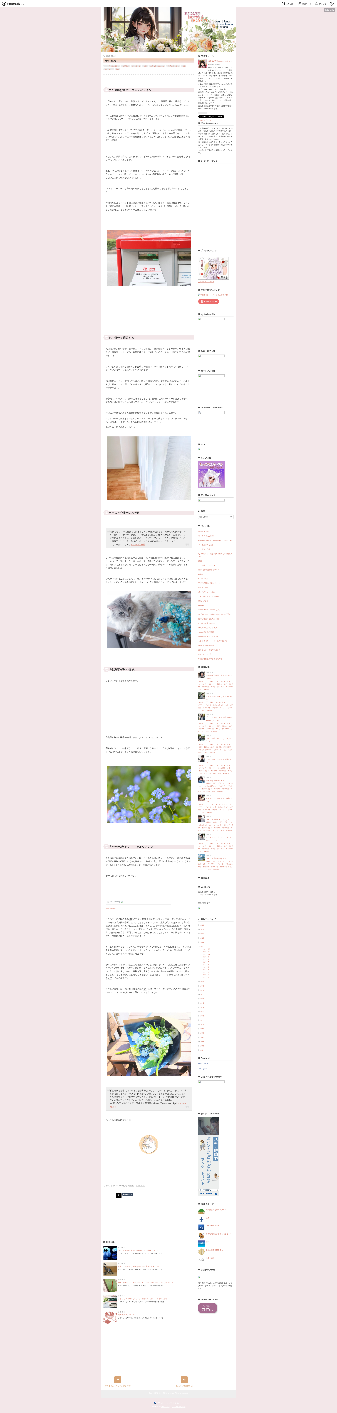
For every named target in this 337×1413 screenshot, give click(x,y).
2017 (202, 994)
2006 (202, 1041)
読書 (118, 69)
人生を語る (210, 1258)
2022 (202, 942)
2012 (202, 1015)
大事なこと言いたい (157, 66)
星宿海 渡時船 (203, 531)
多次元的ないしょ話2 (206, 592)
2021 (202, 946)
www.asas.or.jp (112, 908)
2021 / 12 (206, 949)
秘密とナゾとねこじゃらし (208, 636)
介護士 (124, 513)
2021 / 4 (206, 969)
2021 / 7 (206, 962)
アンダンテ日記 (204, 549)
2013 (202, 1011)
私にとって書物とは (184, 1385)
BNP (110, 861)
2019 (202, 986)
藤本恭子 (117, 1103)
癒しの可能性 (203, 587)
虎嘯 (200, 560)
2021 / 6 (206, 964)
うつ (216, 681)
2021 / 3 (206, 972)
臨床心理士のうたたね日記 (208, 618)
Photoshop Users (212, 1225)
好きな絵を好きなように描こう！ (219, 1233)
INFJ (211, 681)
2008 (202, 1033)
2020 (202, 981)
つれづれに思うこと (112, 66)
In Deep (201, 605)
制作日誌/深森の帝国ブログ (208, 569)
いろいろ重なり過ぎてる (216, 858)
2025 (202, 929)
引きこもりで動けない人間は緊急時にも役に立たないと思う (143, 1298)
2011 (202, 1020)
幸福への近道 (203, 601)
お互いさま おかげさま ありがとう (130, 9)
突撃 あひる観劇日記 (206, 645)
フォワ (109, 977)
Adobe (215, 822)
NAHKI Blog (202, 578)
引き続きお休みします (215, 780)
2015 (202, 1003)
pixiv (207, 1241)
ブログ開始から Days (207, 1308)
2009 (202, 1028)
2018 (202, 990)
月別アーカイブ (208, 919)
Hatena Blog (165, 1406)
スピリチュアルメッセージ (208, 596)
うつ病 (174, 531)
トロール (120, 992)
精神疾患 (126, 66)
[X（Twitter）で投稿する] (119, 1195)
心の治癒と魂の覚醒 (206, 632)
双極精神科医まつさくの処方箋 (210, 658)
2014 (202, 1007)
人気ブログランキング (206, 282)
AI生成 (201, 681)
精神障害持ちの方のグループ (217, 1209)
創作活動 (202, 729)
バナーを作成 (202, 1069)
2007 (202, 1037)
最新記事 (205, 667)
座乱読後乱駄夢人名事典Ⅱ (208, 627)
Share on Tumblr (127, 1194)
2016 (202, 998)
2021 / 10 (206, 954)
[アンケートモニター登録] (208, 1195)
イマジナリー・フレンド (207, 684)
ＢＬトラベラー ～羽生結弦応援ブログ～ (214, 641)
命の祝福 (111, 61)
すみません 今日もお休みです (118, 1385)
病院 (206, 752)
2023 (202, 938)
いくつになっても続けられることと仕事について (138, 1250)
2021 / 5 (206, 967)
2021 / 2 (206, 974)
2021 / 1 (206, 977)
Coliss (200, 574)
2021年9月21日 (138, 544)
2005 (202, 1046)
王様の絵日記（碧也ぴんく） (209, 583)
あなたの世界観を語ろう (215, 1250)
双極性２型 (136, 66)
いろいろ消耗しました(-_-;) (217, 819)
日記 (145, 66)
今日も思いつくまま (206, 544)
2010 (202, 1024)
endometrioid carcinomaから (209, 609)
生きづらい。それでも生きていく (211, 649)
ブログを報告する (178, 1406)
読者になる (329, 10)
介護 (184, 66)
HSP (206, 681)
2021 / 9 (206, 956)
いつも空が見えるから (206, 623)
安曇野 (109, 737)
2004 (202, 1050)
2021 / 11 (206, 951)
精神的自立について (126, 1314)
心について (109, 69)
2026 (202, 925)
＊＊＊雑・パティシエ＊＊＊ (209, 565)
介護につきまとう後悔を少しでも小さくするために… (140, 1266)
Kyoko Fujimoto (203, 1063)
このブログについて (206, 120)
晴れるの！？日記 (205, 654)
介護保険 (154, 174)
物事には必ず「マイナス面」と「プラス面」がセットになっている (145, 1282)
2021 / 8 (206, 959)
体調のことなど (173, 66)
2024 (202, 933)
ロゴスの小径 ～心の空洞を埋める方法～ (214, 614)
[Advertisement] (125, 1348)
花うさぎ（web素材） (206, 536)
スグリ (176, 418)
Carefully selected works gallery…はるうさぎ (215, 540)
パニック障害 (221, 768)
